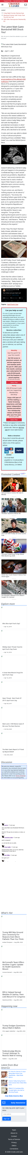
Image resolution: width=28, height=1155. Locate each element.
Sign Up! (7, 1119)
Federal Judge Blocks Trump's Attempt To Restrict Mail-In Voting (12, 1053)
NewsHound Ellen (7, 1000)
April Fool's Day (12, 304)
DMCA (14, 1146)
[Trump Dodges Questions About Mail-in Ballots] (14, 1016)
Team (14, 1130)
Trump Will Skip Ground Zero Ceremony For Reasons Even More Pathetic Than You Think (13, 935)
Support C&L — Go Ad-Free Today (14, 1)
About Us (14, 1133)
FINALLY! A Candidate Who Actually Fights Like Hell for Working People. (16, 1090)
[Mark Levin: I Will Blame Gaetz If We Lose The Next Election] (14, 714)
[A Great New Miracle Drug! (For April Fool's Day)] (14, 663)
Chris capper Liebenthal (8, 1031)
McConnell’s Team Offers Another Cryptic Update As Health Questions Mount (13, 965)
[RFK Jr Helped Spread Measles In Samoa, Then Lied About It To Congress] (14, 983)
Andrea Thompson (7, 942)
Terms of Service (20, 776)
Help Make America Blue (14, 1096)
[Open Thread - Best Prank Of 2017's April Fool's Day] (14, 688)
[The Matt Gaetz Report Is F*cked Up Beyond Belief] (14, 740)
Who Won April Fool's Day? (11, 623)
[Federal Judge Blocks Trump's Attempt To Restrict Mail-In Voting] (14, 1041)
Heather (4, 1058)
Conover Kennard (7, 972)
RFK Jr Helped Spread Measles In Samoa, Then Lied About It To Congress (13, 994)
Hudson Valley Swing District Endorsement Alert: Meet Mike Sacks (18, 1083)
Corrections (14, 1149)
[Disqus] (14, 842)
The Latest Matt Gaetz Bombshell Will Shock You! (12, 29)
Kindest (8, 454)
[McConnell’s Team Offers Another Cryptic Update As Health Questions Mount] (14, 953)
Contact (14, 1136)
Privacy (14, 1142)
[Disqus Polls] (14, 800)
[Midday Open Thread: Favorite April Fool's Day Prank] (14, 637)
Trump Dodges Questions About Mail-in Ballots (13, 1026)
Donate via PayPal (19, 450)
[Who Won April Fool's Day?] (14, 614)
